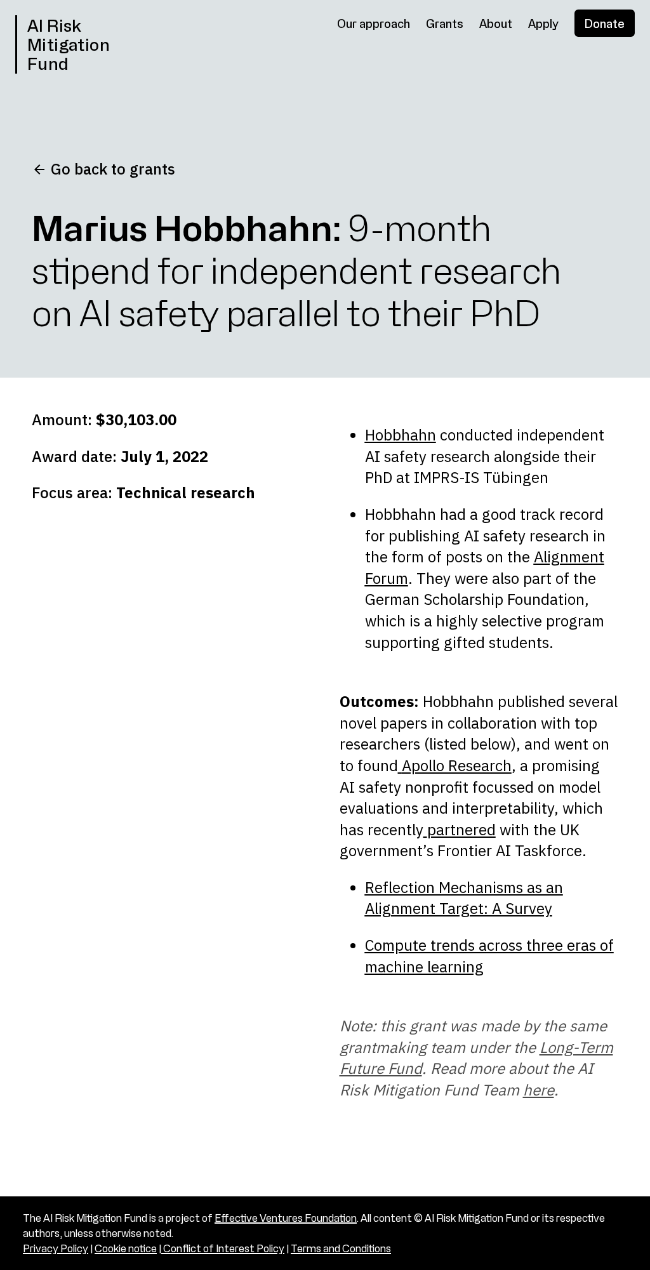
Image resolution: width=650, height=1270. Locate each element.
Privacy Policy (55, 1248)
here (538, 1090)
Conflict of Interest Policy (222, 1248)
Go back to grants (111, 169)
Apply (543, 23)
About (495, 23)
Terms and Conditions (341, 1248)
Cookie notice (126, 1248)
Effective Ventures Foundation (286, 1217)
